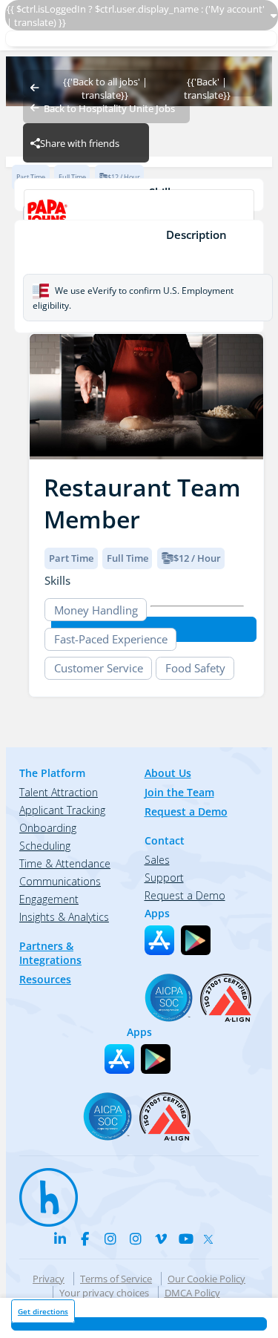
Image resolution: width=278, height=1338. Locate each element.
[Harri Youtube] (186, 1238)
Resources (45, 979)
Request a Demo (186, 811)
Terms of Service (116, 1278)
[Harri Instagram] (110, 1238)
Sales (157, 860)
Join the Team (179, 792)
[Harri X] (211, 1236)
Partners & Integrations (50, 953)
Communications (60, 881)
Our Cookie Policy (206, 1278)
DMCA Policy (192, 1292)
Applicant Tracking (62, 810)
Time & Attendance (64, 863)
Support (164, 877)
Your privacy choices (104, 1292)
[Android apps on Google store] (196, 940)
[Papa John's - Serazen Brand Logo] (138, 213)
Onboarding (47, 828)
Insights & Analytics (64, 917)
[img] (146, 396)
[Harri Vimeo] (160, 1238)
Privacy (48, 1278)
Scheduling (44, 846)
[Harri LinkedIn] (60, 1238)
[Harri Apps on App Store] (159, 940)
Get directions (43, 1311)
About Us (168, 773)
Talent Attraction (58, 792)
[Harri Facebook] (85, 1238)
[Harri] (41, 1190)
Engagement (49, 899)
